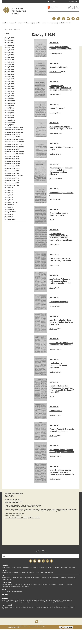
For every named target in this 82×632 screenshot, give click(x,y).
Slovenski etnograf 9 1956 (12, 171)
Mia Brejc (52, 288)
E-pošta (77, 18)
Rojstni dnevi (69, 584)
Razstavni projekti (54, 567)
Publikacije (53, 584)
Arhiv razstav (72, 567)
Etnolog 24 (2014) (9, 64)
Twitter (58, 18)
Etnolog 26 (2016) (9, 59)
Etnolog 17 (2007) (9, 81)
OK (61, 627)
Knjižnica (63, 577)
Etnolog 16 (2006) (9, 84)
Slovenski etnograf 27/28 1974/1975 (14, 139)
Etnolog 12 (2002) (9, 93)
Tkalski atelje (36, 577)
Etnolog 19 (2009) (9, 76)
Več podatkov (68, 627)
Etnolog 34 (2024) (9, 40)
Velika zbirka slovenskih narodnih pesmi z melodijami (60, 48)
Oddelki (35, 600)
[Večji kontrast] (73, 7)
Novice (24, 607)
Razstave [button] (5, 23)
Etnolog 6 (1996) (9, 110)
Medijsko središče (7, 605)
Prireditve (16, 572)
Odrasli (30, 584)
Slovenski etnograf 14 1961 (12, 158)
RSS (72, 18)
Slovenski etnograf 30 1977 (12, 134)
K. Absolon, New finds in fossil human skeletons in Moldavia (61, 344)
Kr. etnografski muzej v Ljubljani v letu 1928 (58, 214)
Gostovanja (26, 567)
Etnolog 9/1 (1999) (10, 103)
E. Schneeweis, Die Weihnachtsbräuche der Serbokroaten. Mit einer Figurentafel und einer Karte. (60, 237)
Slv (48, 1)
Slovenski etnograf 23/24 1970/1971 (14, 144)
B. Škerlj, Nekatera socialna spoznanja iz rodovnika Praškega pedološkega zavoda (61, 472)
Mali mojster (5, 586)
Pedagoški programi (7, 584)
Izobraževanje (6, 582)
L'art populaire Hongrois (58, 302)
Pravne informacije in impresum (59, 607)
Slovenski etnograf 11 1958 (12, 166)
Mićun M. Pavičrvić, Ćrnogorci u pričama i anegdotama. (61, 430)
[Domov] (15, 15)
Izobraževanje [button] (28, 23)
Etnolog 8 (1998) (9, 105)
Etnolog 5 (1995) (9, 113)
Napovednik (64, 567)
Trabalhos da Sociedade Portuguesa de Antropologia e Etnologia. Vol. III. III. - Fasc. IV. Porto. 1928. (61, 389)
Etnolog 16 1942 (9, 190)
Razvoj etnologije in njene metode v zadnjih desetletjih (60, 128)
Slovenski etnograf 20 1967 (12, 149)
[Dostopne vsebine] (77, 7)
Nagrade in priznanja (49, 602)
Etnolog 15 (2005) (9, 86)
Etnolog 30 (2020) (9, 50)
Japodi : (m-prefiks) (57, 108)
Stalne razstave (6, 567)
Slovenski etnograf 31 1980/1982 (14, 132)
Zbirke (4, 589)
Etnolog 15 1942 (9, 192)
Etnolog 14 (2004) (9, 88)
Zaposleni (29, 600)
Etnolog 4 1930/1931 (10, 212)
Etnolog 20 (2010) (9, 74)
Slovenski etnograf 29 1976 (12, 137)
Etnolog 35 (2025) (9, 38)
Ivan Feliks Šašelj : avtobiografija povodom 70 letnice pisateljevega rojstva (60, 88)
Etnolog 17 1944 (9, 188)
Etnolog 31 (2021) (9, 47)
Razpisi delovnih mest (7, 602)
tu (20, 515)
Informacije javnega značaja (22, 602)
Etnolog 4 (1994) (9, 115)
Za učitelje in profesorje (20, 584)
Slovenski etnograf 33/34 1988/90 (14, 127)
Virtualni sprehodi (43, 567)
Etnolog (10, 29)
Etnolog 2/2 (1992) (10, 120)
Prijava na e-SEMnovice (34, 607)
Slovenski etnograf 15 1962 (12, 156)
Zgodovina (4, 600)
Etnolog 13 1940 (9, 197)
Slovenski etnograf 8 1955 (12, 173)
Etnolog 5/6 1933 (9, 209)
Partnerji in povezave (34, 518)
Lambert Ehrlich (53, 133)
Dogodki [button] (13, 23)
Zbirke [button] (38, 23)
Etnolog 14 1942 (9, 195)
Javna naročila (66, 600)
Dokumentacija (55, 577)
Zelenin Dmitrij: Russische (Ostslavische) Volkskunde (60, 259)
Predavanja (23, 572)
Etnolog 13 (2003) (9, 91)
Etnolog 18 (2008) (9, 79)
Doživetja (60, 584)
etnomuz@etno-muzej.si (16, 501)
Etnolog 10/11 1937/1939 (11, 202)
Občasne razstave (16, 567)
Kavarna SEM (71, 577)
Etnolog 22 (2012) (9, 69)
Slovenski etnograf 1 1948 (12, 185)
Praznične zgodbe (15, 586)
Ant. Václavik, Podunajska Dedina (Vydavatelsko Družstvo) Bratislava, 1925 (60, 281)
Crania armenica (55, 411)
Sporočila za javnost (7, 607)
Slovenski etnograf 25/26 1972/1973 (14, 142)
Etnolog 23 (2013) (9, 67)
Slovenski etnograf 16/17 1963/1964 (14, 154)
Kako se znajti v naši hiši (8, 579)
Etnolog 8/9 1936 (9, 204)
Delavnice (31, 572)
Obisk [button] (20, 23)
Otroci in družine (38, 584)
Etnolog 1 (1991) (9, 125)
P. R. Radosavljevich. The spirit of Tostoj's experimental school (61, 451)
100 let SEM (60, 602)
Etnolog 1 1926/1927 (10, 219)
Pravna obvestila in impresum (13, 518)
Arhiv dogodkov (49, 572)
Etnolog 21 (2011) (9, 72)
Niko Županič (52, 154)
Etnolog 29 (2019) (9, 52)
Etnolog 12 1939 (9, 200)
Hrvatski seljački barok (58, 67)
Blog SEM (4, 608)
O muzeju (5, 598)
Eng (54, 1)
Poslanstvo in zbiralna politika (17, 600)
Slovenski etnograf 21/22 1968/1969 (14, 146)
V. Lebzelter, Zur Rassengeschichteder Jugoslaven (58, 365)
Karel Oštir (52, 113)
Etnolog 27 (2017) (9, 57)
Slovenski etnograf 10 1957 (12, 168)
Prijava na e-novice (73, 1)
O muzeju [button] (53, 23)
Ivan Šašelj (52, 94)
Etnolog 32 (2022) (9, 45)
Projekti (48, 600)
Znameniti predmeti (17, 591)
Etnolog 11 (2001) (9, 96)
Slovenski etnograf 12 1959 (12, 163)
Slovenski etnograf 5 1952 (12, 178)
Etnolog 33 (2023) (9, 42)
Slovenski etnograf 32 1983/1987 (14, 129)
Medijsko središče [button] (65, 23)
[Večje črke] (69, 7)
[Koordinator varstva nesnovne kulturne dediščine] (57, 7)
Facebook (54, 18)
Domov (6, 29)
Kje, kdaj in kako (6, 577)
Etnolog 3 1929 (17, 29)
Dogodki (4, 570)
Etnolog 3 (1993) (9, 117)
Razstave (5, 565)
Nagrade (24, 518)
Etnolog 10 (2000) (9, 98)
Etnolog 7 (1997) (9, 108)
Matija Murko (53, 53)
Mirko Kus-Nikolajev (54, 72)
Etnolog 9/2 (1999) (10, 100)
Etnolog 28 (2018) (9, 55)
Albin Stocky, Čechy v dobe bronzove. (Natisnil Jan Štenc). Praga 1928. (61, 322)
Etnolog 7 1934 (9, 207)
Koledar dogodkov (6, 572)
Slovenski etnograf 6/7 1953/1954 (14, 175)
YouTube (68, 18)
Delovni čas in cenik (17, 577)
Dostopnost (27, 577)
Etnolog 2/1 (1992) (10, 122)
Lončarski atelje (45, 577)
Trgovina (5, 594)
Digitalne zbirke (6, 591)
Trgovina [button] (45, 23)
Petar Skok (52, 199)
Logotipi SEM (46, 607)
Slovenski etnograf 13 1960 (12, 161)
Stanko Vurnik (53, 179)
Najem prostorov (57, 600)
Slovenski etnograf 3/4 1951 (12, 180)
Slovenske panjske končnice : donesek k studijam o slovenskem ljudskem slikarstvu (61, 171)
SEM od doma (25, 586)
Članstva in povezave (36, 602)
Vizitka (71, 607)
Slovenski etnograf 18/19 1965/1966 (14, 151)
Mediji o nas (17, 607)
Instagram (63, 18)
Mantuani (51, 244)
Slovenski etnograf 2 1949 (12, 183)
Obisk (3, 575)
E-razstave (33, 567)
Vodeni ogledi (39, 572)
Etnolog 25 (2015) (9, 62)
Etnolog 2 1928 (9, 217)
